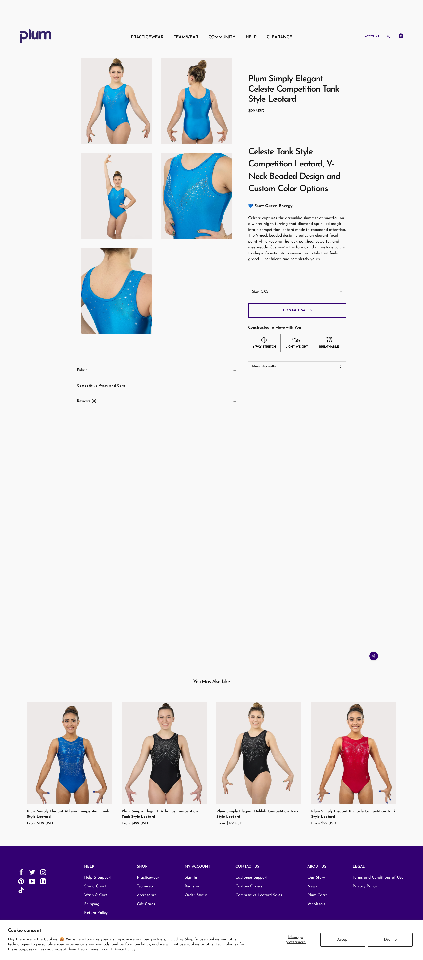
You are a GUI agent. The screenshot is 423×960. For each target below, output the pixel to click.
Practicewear (148, 878)
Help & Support (98, 878)
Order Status (196, 895)
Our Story (316, 878)
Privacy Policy (123, 949)
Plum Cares (317, 895)
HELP (251, 37)
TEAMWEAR (186, 37)
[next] (407, 758)
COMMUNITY (221, 37)
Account (372, 36)
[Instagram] (43, 872)
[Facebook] (21, 872)
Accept (343, 940)
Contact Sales (297, 310)
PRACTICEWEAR (147, 37)
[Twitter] (32, 872)
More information (264, 366)
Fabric (82, 370)
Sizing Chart (95, 886)
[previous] (15, 758)
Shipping (92, 904)
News (312, 886)
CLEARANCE (279, 37)
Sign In (191, 878)
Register (192, 886)
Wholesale (316, 904)
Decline (390, 940)
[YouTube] (32, 881)
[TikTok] (21, 890)
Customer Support (251, 878)
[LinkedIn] (43, 881)
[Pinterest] (21, 881)
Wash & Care (95, 895)
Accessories (147, 895)
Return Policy (96, 913)
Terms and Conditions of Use (378, 878)
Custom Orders (248, 886)
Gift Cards (146, 904)
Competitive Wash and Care (101, 386)
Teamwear (145, 886)
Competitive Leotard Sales (258, 895)
